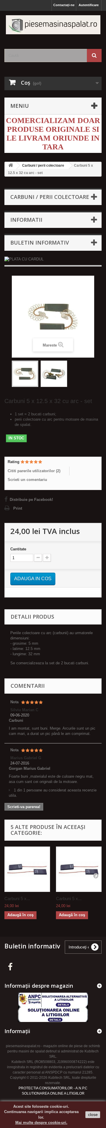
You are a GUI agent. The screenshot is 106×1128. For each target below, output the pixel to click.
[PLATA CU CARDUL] (53, 259)
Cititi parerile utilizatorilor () (34, 471)
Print (17, 508)
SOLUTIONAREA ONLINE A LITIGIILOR (53, 1093)
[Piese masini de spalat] (53, 24)
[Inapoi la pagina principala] (10, 165)
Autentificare (89, 5)
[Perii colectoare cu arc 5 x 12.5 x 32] (54, 374)
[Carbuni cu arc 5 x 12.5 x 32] (25, 374)
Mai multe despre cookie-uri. (41, 1122)
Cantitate (18, 549)
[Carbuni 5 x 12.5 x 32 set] (27, 869)
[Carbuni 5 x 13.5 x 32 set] (79, 869)
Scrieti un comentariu (27, 479)
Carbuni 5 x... (17, 898)
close (93, 1114)
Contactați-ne (63, 5)
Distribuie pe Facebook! (31, 499)
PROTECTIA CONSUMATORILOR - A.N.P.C (53, 1088)
